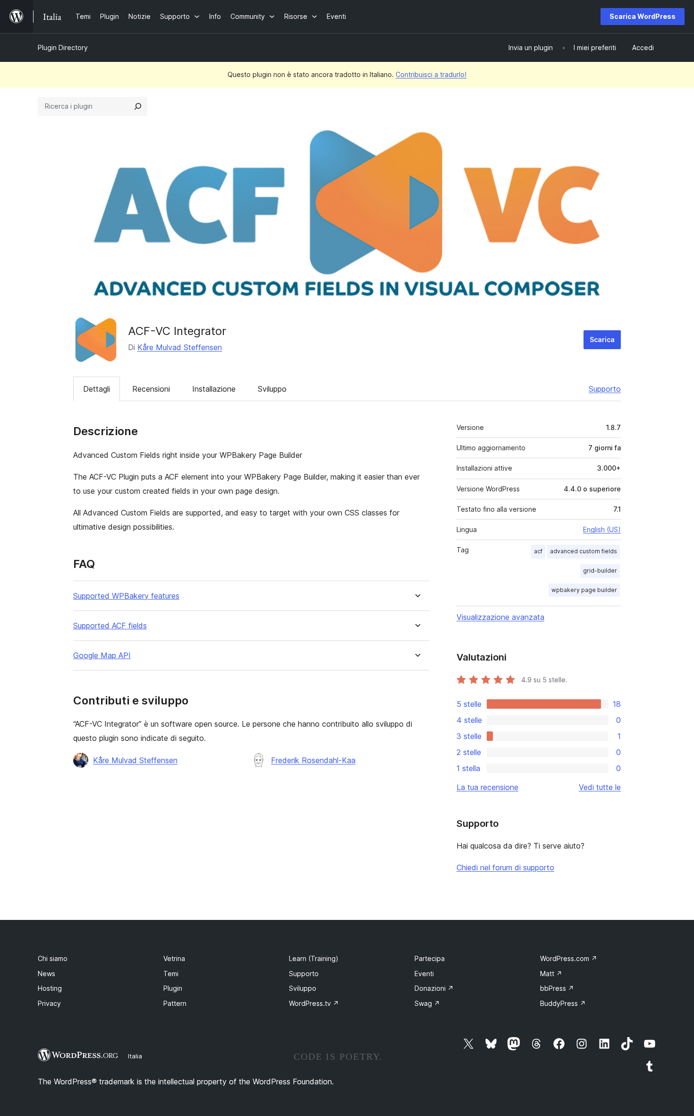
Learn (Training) (314, 958)
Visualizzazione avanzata (500, 617)
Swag (427, 1003)
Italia (135, 1056)
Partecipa (430, 958)
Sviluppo (272, 389)
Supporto (605, 389)
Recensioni (151, 389)
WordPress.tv (314, 1003)
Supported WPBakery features (126, 596)
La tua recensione (487, 787)
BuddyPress (563, 1003)
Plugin (172, 988)
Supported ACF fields (110, 625)
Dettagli (96, 389)
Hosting (50, 988)
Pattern (174, 1003)
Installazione (214, 389)
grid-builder (600, 570)
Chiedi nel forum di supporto (505, 867)
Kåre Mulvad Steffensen (179, 347)
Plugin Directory (63, 47)
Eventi (424, 974)
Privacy (49, 1003)
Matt (551, 974)
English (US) (602, 529)
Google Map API (102, 655)
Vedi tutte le (600, 787)
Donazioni (434, 988)
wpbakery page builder (584, 589)
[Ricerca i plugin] (137, 106)
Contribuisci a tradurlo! (431, 74)
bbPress (557, 988)
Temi (170, 974)
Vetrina (174, 958)
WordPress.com (568, 958)
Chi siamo (53, 958)
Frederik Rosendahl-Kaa (313, 760)
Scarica (602, 339)
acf (538, 551)
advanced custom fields (583, 551)
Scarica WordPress (642, 16)
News (46, 974)
